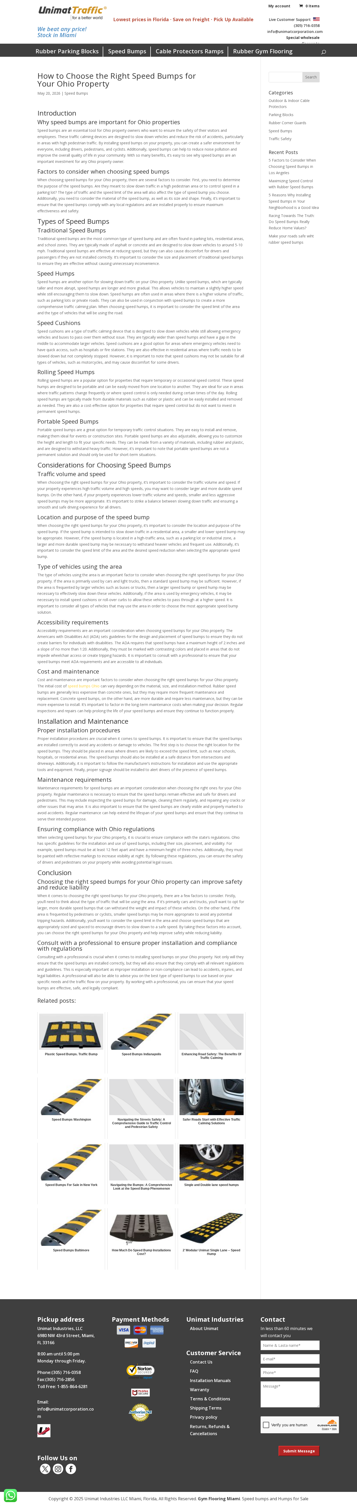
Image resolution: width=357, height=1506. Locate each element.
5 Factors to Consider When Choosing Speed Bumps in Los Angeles (292, 166)
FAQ (194, 1371)
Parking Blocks (281, 114)
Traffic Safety (280, 138)
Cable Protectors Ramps (190, 51)
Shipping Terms (206, 1408)
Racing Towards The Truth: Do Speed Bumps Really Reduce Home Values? (291, 222)
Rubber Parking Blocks (67, 51)
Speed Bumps (127, 51)
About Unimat (204, 1328)
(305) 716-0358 (307, 25)
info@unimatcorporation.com (295, 31)
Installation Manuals (210, 1380)
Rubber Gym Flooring (262, 51)
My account (279, 5)
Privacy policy (203, 1417)
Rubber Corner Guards (287, 122)
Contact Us (201, 1362)
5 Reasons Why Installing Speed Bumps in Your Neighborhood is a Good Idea (294, 201)
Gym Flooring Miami (219, 1499)
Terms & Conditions (210, 1399)
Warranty (199, 1390)
